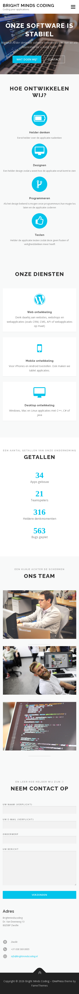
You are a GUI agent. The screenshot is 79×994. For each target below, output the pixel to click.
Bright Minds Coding (28, 5)
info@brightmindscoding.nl (24, 956)
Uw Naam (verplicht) (17, 804)
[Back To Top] (39, 972)
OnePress (58, 981)
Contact (54, 59)
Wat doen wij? (27, 59)
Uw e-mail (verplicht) (18, 819)
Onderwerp (11, 834)
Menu (73, 6)
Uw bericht (11, 849)
